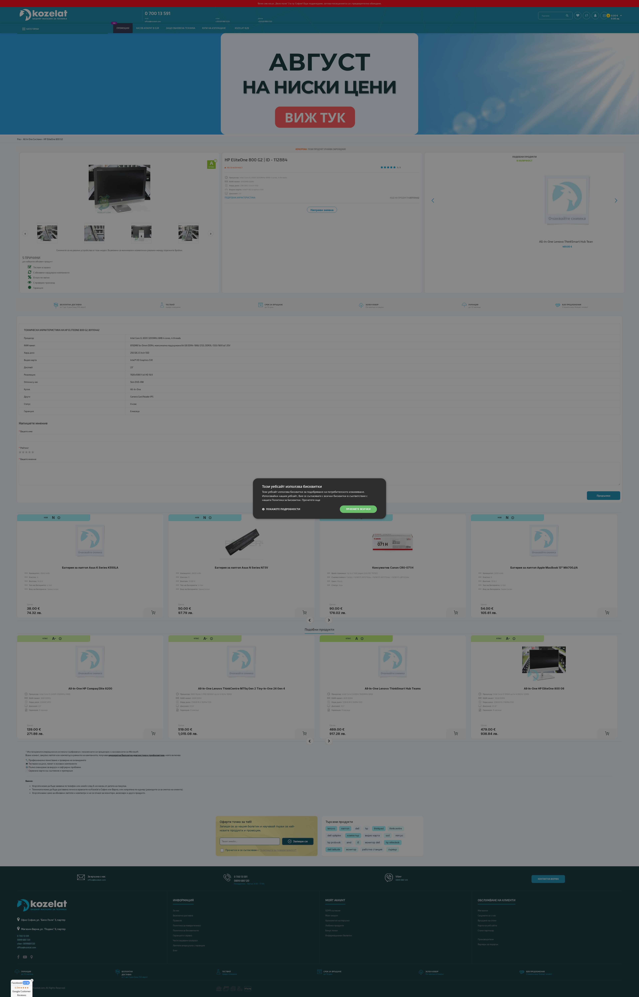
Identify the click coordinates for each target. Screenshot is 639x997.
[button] (281, 509)
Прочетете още (311, 500)
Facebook (20, 982)
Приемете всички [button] (358, 509)
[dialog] (319, 498)
